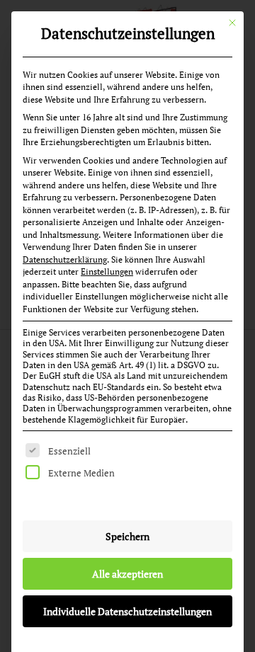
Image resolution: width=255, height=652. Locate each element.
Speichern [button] (127, 536)
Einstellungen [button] (107, 271)
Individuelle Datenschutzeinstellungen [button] (127, 611)
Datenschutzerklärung (65, 259)
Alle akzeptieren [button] (127, 573)
